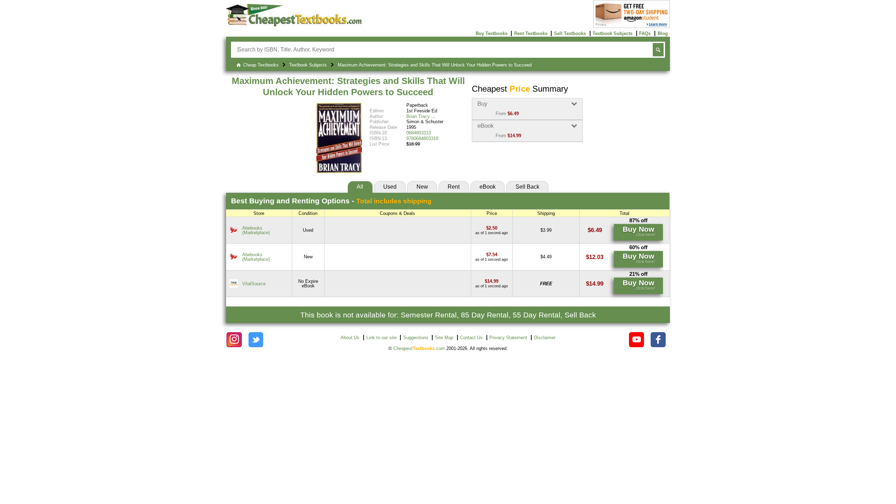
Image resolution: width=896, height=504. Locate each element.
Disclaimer (544, 337)
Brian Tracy (418, 116)
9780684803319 (422, 138)
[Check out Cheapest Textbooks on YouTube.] (636, 339)
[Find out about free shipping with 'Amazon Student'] (631, 26)
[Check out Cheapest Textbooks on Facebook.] (658, 339)
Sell (527, 187)
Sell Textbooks (570, 33)
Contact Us (471, 337)
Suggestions (415, 337)
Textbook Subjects (612, 33)
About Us (350, 337)
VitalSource (254, 283)
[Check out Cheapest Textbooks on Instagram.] (233, 339)
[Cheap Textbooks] (294, 24)
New (422, 187)
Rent (454, 187)
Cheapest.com (419, 348)
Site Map (444, 337)
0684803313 (418, 132)
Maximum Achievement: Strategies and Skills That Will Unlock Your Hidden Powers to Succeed (348, 86)
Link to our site (381, 337)
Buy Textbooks (491, 33)
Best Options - (331, 201)
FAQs (645, 33)
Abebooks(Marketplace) (256, 230)
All (360, 187)
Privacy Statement (508, 337)
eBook (487, 187)
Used (390, 187)
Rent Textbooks (530, 33)
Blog (663, 33)
